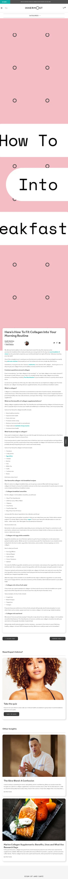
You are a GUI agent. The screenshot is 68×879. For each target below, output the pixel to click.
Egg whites (9, 456)
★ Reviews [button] (66, 441)
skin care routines (12, 361)
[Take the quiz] (34, 679)
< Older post (10, 639)
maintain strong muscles (22, 426)
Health (7, 341)
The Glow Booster (29, 377)
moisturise (32, 364)
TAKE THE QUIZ (11, 714)
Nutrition (11, 341)
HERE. (42, 1)
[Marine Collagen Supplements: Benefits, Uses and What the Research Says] (34, 820)
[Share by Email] (60, 343)
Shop (6, 8)
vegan (29, 519)
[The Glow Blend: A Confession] (34, 756)
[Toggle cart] (63, 8)
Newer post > (57, 639)
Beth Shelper (10, 344)
